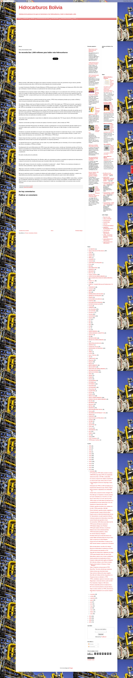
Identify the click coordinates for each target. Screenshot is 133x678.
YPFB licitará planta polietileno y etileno (99, 531)
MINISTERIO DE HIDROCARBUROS (97, 368)
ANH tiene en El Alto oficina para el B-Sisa (93, 146)
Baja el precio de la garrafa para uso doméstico (93, 50)
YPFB (74, 18)
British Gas (91, 272)
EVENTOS (91, 300)
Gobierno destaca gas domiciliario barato (99, 571)
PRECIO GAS (92, 395)
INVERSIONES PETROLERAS (96, 348)
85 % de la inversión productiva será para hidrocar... (101, 586)
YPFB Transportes (93, 438)
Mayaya (90, 363)
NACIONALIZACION (66, 18)
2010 (90, 616)
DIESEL (33, 18)
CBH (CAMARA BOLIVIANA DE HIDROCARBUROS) (100, 277)
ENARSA (91, 297)
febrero (92, 611)
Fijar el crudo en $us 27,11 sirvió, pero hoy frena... (101, 498)
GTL (90, 327)
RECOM (90, 401)
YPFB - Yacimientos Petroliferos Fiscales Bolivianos (107, 236)
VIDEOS (91, 433)
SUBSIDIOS (91, 416)
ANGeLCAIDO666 (107, 218)
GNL (90, 322)
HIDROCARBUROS (93, 331)
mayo (91, 606)
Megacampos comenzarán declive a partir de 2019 (101, 580)
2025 (90, 446)
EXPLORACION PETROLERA (95, 302)
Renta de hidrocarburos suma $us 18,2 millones (100, 546)
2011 (90, 469)
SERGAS (91, 414)
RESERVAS (91, 407)
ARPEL (90, 257)
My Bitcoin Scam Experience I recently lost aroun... (108, 174)
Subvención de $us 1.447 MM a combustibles (100, 476)
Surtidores (91, 419)
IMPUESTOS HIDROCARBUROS (96, 339)
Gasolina (91, 314)
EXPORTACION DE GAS (43, 18)
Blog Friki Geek (106, 217)
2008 (90, 620)
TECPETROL (92, 424)
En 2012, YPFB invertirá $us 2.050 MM (98, 508)
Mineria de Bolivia (108, 123)
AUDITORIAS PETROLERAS (95, 262)
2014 (90, 463)
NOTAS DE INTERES (28, 187)
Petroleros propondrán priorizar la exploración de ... (101, 584)
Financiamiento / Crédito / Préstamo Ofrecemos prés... (108, 184)
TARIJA (90, 423)
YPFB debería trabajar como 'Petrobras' (99, 525)
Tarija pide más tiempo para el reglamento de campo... (102, 552)
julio (91, 602)
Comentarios (92, 646)
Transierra (91, 428)
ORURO (90, 375)
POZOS (90, 394)
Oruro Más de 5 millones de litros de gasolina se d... (101, 575)
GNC (90, 321)
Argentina (91, 255)
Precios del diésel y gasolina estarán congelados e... (101, 510)
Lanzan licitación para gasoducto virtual (99, 520)
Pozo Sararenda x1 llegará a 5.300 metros (99, 582)
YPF (90, 434)
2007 (90, 622)
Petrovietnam (92, 389)
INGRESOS (91, 344)
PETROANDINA (92, 380)
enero (91, 613)
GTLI (90, 329)
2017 (90, 457)
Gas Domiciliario (92, 309)
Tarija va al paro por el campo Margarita (99, 539)
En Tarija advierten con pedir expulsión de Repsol (101, 516)
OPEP (90, 373)
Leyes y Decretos (93, 355)
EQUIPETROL (106, 222)
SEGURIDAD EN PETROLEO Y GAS (97, 412)
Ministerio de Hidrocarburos (106, 232)
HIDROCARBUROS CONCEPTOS (96, 333)
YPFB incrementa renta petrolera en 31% (99, 550)
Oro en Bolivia (107, 144)
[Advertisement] (65, 33)
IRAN (90, 350)
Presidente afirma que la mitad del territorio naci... (101, 535)
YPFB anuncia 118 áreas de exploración (99, 524)
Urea (90, 431)
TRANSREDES (106, 230)
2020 (90, 451)
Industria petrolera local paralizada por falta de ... (101, 558)
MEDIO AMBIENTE (93, 365)
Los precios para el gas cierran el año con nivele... (101, 480)
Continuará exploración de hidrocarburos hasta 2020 (101, 518)
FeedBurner (103, 636)
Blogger (71, 668)
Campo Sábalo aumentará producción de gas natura (101, 537)
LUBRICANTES (92, 358)
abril (91, 607)
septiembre (92, 598)
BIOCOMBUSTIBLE (93, 267)
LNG (90, 356)
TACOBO (91, 421)
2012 (90, 467)
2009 (90, 618)
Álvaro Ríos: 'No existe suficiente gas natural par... (101, 569)
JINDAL (90, 351)
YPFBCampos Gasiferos (94, 440)
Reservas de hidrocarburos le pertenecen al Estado (101, 548)
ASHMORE (91, 259)
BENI (90, 266)
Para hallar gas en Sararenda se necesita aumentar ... (102, 494)
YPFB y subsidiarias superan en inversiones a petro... (102, 579)
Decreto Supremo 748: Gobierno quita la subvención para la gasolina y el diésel (94, 174)
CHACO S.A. (92, 280)
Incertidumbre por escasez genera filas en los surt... (101, 502)
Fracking (91, 305)
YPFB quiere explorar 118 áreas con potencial (100, 527)
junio (91, 604)
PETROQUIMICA (92, 387)
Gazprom (91, 317)
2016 (90, 459)
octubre (92, 596)
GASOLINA (26, 18)
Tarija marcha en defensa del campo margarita (100, 573)
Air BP (90, 252)
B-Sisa (90, 264)
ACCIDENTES (92, 249)
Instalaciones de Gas (93, 346)
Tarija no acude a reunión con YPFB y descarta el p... (102, 588)
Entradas (91, 644)
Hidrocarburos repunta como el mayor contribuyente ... (102, 556)
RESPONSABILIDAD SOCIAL (95, 409)
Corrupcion (91, 288)
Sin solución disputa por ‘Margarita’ (98, 533)
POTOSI (91, 392)
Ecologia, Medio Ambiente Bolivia (108, 103)
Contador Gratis (90, 659)
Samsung (91, 411)
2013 (90, 465)
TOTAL (90, 426)
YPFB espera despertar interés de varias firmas (100, 554)
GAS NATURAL (55, 18)
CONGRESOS (92, 287)
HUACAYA (91, 334)
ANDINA (90, 254)
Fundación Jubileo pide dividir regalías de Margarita (101, 560)
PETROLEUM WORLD (108, 225)
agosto (92, 600)
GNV (90, 324)
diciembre (92, 471)
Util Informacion (106, 220)
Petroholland (91, 385)
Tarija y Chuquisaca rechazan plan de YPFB (100, 567)
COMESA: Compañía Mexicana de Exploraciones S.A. (101, 284)
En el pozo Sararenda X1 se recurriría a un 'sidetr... (101, 496)
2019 (90, 453)
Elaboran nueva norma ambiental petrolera (99, 529)
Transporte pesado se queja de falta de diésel (100, 512)
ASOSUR (91, 261)
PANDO (90, 377)
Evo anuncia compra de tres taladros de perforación (101, 478)
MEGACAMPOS (92, 367)
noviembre (92, 594)
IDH (89, 336)
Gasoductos (91, 312)
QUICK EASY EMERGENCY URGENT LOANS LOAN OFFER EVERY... (108, 179)
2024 (90, 448)
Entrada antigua (78, 230)
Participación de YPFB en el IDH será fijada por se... (101, 485)
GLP (90, 319)
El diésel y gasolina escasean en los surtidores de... (101, 506)
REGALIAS (91, 404)
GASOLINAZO (92, 316)
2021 (90, 449)
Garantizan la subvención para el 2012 (98, 504)
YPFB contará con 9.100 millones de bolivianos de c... (102, 500)
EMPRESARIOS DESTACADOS (96, 293)
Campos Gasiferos (93, 274)
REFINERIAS (92, 402)
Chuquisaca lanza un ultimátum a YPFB (99, 577)
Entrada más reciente (24, 230)
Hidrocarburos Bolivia (40, 7)
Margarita (91, 361)
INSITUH (105, 224)
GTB (90, 326)
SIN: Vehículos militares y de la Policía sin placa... (101, 562)
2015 (90, 461)
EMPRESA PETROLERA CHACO (108, 228)
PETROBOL (91, 382)
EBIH (90, 292)
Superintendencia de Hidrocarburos (107, 242)
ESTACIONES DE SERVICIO (95, 299)
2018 (90, 455)
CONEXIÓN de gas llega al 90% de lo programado (101, 474)
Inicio (52, 230)
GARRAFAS (91, 307)
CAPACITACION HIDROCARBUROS (97, 276)
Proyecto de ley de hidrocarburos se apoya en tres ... (102, 541)
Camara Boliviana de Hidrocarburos (108, 239)
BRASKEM (91, 271)
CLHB (90, 282)
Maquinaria (91, 360)
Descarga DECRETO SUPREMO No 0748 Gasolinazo (93, 158)
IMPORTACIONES (93, 338)
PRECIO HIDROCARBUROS (95, 397)
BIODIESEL (91, 269)
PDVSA (90, 378)
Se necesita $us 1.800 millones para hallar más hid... (102, 522)
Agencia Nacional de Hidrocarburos (96, 250)
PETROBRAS (92, 384)
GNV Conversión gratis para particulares (94, 76)
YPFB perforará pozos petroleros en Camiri (94, 63)
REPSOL (91, 406)
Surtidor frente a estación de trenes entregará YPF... (101, 492)
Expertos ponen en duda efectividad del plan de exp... (102, 514)
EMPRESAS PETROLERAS (95, 295)
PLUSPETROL (92, 390)
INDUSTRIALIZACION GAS (95, 343)
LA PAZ (90, 353)
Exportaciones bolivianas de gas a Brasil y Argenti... (101, 487)
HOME (19, 18)
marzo (91, 609)
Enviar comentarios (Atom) (31, 233)
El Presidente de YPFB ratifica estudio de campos (101, 472)
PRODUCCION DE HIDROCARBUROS (97, 399)
